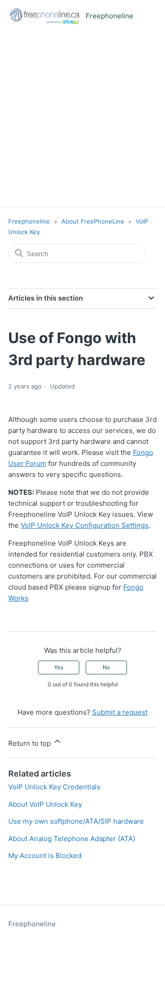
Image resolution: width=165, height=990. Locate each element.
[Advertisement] (82, 119)
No (106, 667)
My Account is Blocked (45, 855)
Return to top (30, 743)
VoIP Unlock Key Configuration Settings (84, 525)
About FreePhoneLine (92, 221)
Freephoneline (29, 221)
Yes (58, 667)
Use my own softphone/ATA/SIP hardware (76, 821)
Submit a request (120, 712)
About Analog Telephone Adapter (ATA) (71, 838)
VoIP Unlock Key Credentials (54, 786)
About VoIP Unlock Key (45, 804)
